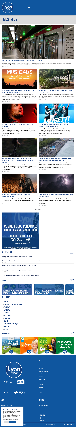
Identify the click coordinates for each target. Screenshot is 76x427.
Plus (72, 252)
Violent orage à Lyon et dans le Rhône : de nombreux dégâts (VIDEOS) (19, 265)
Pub (40, 418)
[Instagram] (7, 392)
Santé (6, 321)
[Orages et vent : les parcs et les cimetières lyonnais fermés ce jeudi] (56, 183)
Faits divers (8, 315)
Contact (41, 421)
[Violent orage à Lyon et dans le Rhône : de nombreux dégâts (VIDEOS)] (56, 79)
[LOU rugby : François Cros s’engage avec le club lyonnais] (19, 113)
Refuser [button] (6, 422)
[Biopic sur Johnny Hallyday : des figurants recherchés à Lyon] (19, 183)
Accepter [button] (12, 422)
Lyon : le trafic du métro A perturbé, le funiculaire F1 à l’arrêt (22, 61)
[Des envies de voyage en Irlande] (65, 346)
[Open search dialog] (32, 7)
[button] (72, 289)
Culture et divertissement (13, 304)
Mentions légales (50, 424)
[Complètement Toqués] (29, 346)
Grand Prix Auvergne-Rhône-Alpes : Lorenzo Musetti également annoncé (20, 275)
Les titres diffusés (43, 405)
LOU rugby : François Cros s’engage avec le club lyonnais (16, 270)
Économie (7, 313)
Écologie (7, 307)
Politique (7, 318)
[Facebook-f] (2, 392)
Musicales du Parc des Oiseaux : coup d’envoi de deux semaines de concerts (21, 260)
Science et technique (11, 324)
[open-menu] (29, 7)
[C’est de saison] (47, 346)
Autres (6, 302)
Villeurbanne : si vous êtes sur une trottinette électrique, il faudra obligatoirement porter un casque (17, 160)
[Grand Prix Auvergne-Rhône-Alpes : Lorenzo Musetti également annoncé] (56, 113)
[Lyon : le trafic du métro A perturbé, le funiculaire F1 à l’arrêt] (38, 42)
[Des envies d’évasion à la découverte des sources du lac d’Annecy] (11, 346)
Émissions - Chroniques (6, 405)
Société (6, 326)
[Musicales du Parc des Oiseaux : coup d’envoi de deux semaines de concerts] (19, 79)
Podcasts (42, 415)
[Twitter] (4, 392)
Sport (6, 329)
